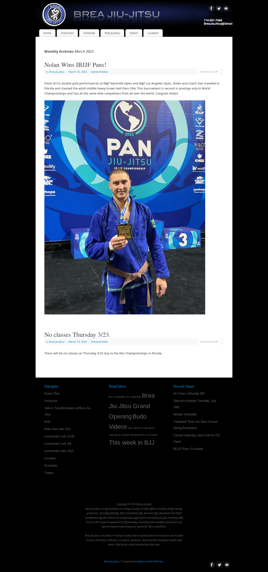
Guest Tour (51, 393)
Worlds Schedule (185, 414)
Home (47, 33)
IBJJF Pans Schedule (188, 449)
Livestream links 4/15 (58, 451)
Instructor (67, 33)
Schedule (89, 33)
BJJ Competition (117, 397)
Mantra (142, 561)
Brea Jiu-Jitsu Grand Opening (132, 406)
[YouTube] (226, 9)
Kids (47, 421)
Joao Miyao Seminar (119, 435)
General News (99, 72)
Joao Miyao (148, 428)
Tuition (133, 33)
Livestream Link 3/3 (57, 443)
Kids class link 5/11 (57, 429)
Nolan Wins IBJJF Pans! (75, 64)
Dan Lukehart (135, 428)
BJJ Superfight (133, 397)
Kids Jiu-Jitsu (112, 33)
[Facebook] (211, 9)
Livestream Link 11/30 (59, 436)
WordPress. (157, 561)
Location (153, 33)
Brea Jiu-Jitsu (56, 72)
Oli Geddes (152, 435)
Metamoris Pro (137, 435)
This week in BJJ (132, 442)
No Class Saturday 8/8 (188, 393)
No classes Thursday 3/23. (77, 334)
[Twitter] (219, 9)
